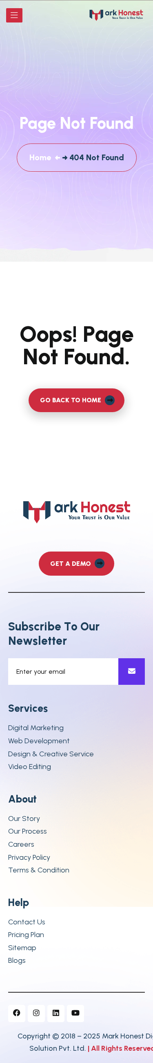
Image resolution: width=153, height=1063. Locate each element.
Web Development (39, 741)
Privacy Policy (29, 857)
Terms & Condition (38, 870)
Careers (21, 844)
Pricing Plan (26, 935)
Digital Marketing (36, 728)
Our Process (27, 831)
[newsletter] (131, 671)
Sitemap (22, 948)
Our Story (24, 818)
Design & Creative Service (51, 754)
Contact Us (26, 922)
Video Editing (29, 766)
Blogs (17, 960)
